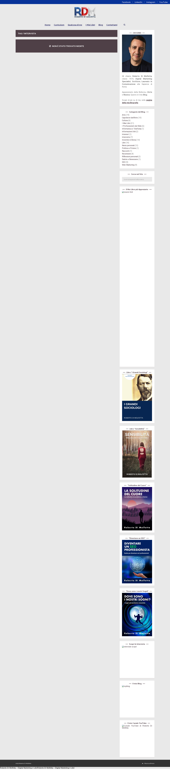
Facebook (126, 2)
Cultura (125, 120)
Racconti (125, 151)
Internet (125, 134)
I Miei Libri (90, 25)
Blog (100, 25)
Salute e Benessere (130, 159)
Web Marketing (128, 165)
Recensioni (126, 154)
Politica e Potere (129, 148)
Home (47, 25)
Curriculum (59, 25)
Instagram (150, 2)
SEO (123, 162)
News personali (128, 145)
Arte (124, 115)
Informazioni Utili (129, 131)
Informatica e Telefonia (131, 129)
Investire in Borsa (129, 140)
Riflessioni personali (130, 156)
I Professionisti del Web (132, 126)
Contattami (111, 25)
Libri (123, 143)
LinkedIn (138, 2)
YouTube (163, 2)
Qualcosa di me (75, 25)
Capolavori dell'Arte (130, 118)
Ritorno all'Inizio (149, 763)
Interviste (126, 137)
